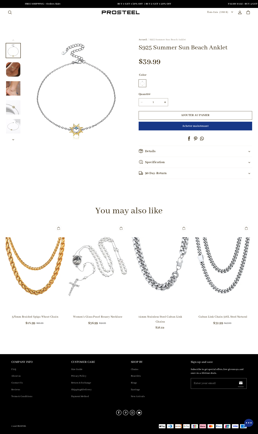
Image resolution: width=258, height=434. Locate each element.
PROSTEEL (21, 426)
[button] (10, 12)
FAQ (13, 369)
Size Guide (77, 369)
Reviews (15, 389)
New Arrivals (138, 396)
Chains (134, 369)
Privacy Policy (79, 376)
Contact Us (17, 382)
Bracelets (136, 376)
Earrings (135, 389)
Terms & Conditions (21, 396)
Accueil (143, 39)
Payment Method (80, 396)
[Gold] (142, 83)
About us (16, 376)
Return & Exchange (81, 382)
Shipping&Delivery (81, 389)
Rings (134, 382)
